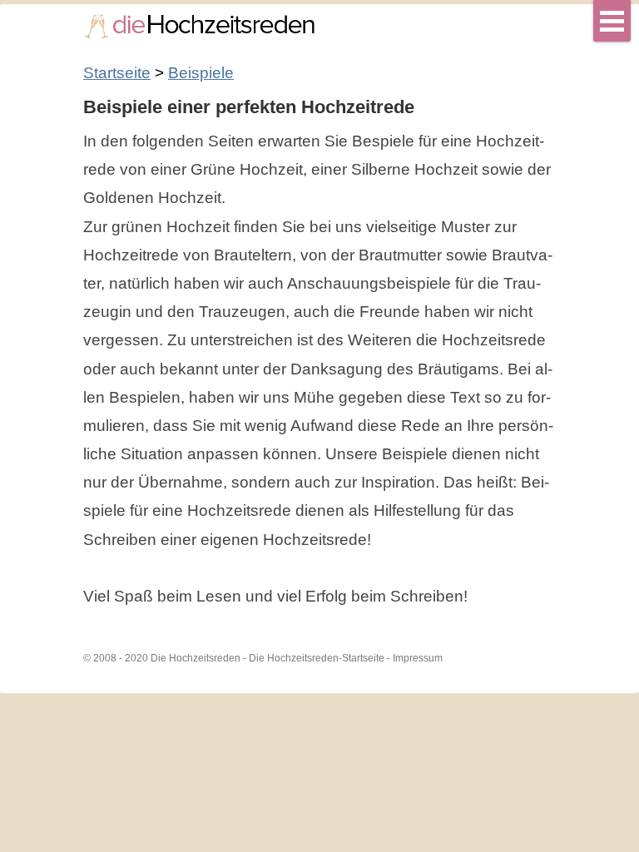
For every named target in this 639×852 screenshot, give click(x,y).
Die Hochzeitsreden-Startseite (316, 658)
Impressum (418, 658)
